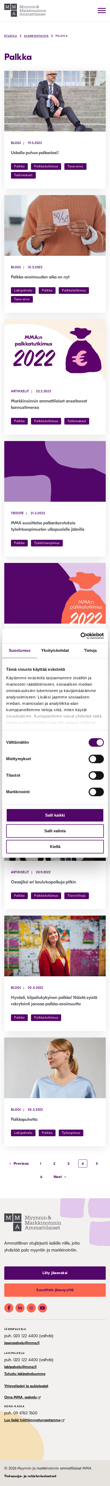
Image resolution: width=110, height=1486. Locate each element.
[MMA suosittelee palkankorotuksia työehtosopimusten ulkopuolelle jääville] (55, 471)
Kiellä (55, 846)
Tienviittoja (77, 896)
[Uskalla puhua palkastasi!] (55, 101)
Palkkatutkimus (46, 166)
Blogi (16, 143)
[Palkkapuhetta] (55, 1068)
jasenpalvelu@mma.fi (22, 1343)
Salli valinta (55, 831)
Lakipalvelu (23, 290)
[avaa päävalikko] (101, 10)
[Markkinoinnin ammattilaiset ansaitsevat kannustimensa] (55, 349)
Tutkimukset (23, 175)
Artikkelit (20, 391)
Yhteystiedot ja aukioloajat (26, 1386)
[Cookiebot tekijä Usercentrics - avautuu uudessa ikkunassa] (80, 635)
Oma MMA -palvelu (20, 1397)
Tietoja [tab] (90, 650)
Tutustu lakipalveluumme (24, 1374)
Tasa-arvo (75, 166)
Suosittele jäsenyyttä (55, 1290)
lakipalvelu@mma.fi (20, 1367)
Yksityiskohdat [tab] (55, 650)
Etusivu (10, 36)
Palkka (62, 36)
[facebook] (9, 1308)
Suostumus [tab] (19, 650)
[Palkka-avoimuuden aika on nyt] (55, 225)
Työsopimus (71, 1133)
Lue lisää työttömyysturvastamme (32, 1420)
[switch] (96, 759)
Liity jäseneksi (55, 1273)
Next (60, 1177)
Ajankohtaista (36, 36)
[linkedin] (20, 1308)
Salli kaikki (55, 815)
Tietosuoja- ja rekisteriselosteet (30, 1476)
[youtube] (42, 1308)
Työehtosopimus (47, 543)
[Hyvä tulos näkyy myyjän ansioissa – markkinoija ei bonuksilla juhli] (55, 593)
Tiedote (17, 513)
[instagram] (31, 1308)
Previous (19, 1163)
